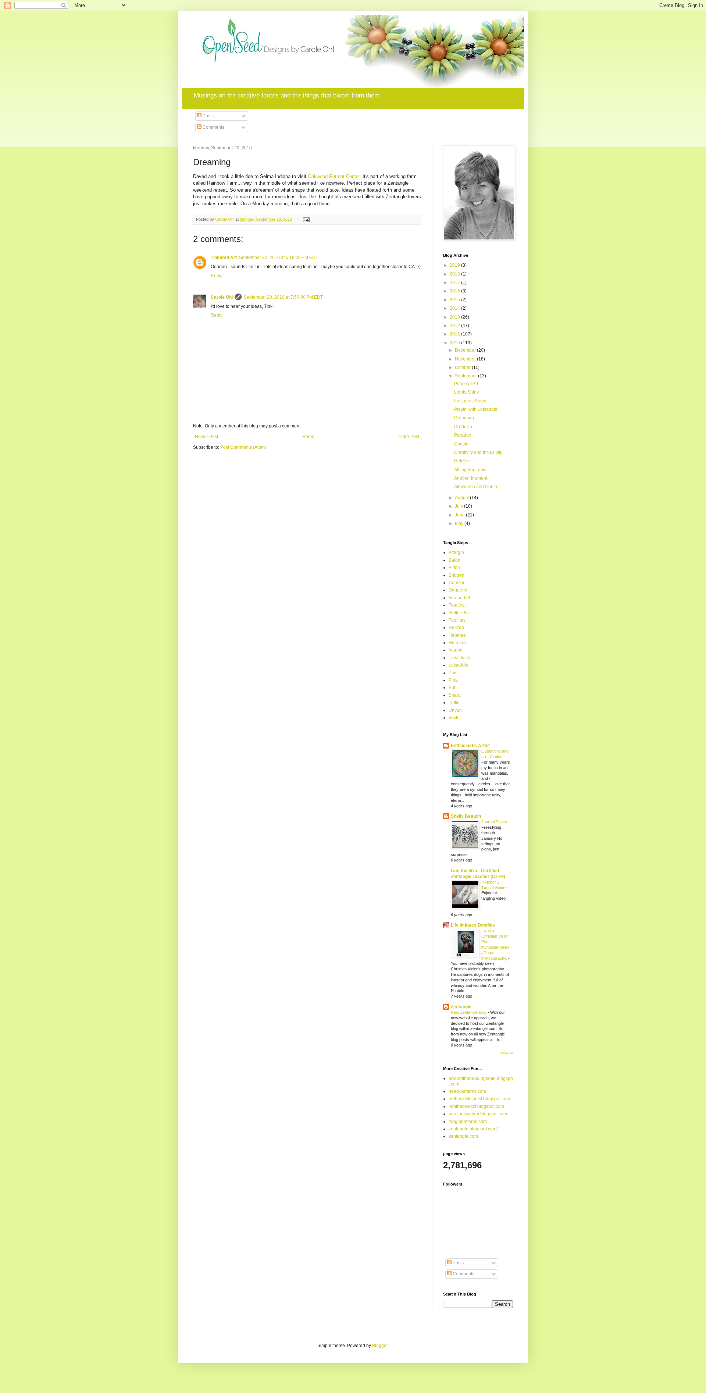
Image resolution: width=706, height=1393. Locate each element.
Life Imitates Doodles (473, 925)
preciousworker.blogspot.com (478, 1113)
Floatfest (457, 605)
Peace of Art (466, 383)
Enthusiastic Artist (470, 745)
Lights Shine (466, 392)
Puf (452, 687)
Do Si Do (463, 426)
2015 (455, 299)
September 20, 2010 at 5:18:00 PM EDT (278, 257)
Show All (506, 1053)
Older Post (408, 436)
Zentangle (461, 1006)
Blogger (380, 1345)
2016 (455, 291)
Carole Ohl (222, 297)
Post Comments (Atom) (243, 447)
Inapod (456, 650)
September (466, 376)
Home (308, 436)
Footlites (457, 620)
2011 (455, 334)
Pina (453, 680)
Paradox (462, 435)
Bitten (454, 567)
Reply (216, 275)
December (466, 350)
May (459, 523)
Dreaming (464, 417)
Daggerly (458, 590)
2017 (455, 282)
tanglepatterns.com (468, 1121)
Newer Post (206, 436)
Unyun (455, 710)
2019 (455, 265)
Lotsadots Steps (470, 401)
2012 (455, 325)
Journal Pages (494, 822)
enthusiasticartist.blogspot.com (479, 1098)
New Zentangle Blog (469, 1012)
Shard (455, 695)
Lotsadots (458, 665)
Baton (454, 560)
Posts (208, 115)
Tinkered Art (224, 257)
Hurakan (457, 642)
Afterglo (456, 552)
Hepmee (457, 635)
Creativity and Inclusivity (478, 452)
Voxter (455, 717)
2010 (455, 342)
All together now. (470, 469)
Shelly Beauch (466, 816)
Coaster (462, 444)
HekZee (462, 460)
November (466, 359)
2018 (455, 274)
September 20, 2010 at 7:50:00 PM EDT (283, 297)
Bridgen (456, 575)
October (463, 367)
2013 (455, 317)
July (459, 506)
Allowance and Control (477, 486)
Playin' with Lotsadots (475, 409)
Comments (213, 127)
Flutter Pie (459, 612)
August (462, 497)
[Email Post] (306, 219)
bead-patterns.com (467, 1091)
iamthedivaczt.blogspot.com (476, 1106)
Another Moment (470, 478)
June (460, 515)
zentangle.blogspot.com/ (473, 1128)
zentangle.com (463, 1136)
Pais (453, 672)
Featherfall (459, 597)
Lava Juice (459, 657)
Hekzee (456, 627)
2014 (455, 308)
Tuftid (454, 702)
